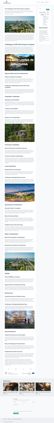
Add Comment (16, 404)
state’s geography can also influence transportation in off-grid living (15, 119)
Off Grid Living (11, 14)
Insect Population (45, 19)
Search (40, 8)
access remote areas (13, 120)
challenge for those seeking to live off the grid (27, 103)
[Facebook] (8, 369)
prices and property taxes (26, 50)
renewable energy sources (17, 38)
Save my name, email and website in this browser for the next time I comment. (23, 411)
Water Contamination (45, 22)
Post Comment (16, 413)
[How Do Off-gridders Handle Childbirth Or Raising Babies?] (10, 387)
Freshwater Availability (45, 18)
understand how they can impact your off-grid (21, 52)
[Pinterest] (23, 369)
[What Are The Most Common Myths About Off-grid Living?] (43, 387)
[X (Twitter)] (16, 369)
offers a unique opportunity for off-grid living (23, 46)
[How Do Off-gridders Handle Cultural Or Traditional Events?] (27, 387)
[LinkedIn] (31, 369)
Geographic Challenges (46, 17)
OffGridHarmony (7, 3)
